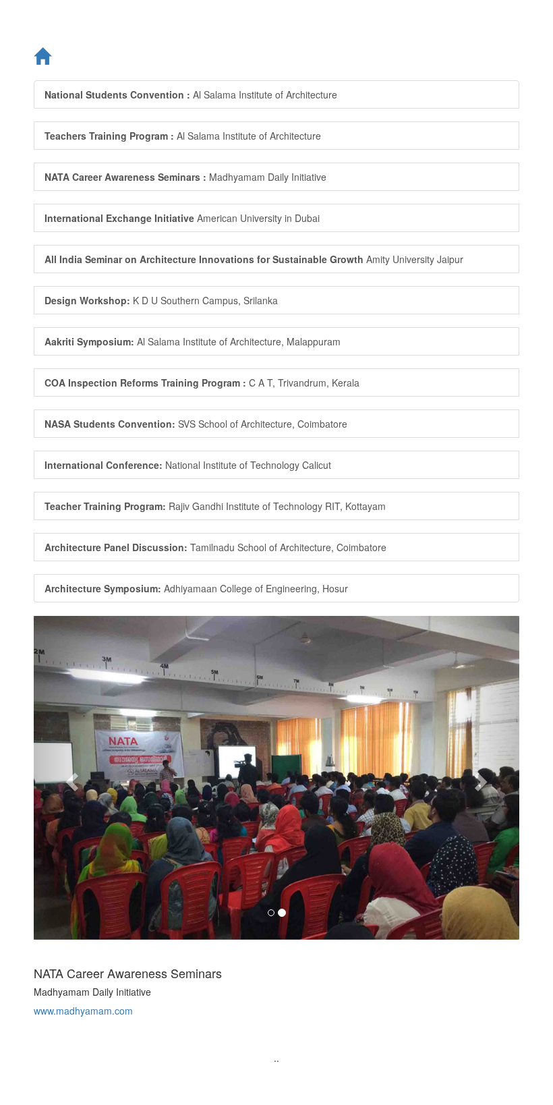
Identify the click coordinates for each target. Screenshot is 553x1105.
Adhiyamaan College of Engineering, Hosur (196, 588)
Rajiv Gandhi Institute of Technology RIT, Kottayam (215, 506)
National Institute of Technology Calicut (188, 465)
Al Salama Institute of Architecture (191, 94)
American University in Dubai (182, 218)
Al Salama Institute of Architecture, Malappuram (193, 341)
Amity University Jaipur (254, 259)
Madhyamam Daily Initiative (185, 176)
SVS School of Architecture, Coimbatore (196, 423)
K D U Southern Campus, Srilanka (161, 300)
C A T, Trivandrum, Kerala (202, 382)
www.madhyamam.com (83, 1010)
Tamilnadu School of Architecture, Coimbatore (215, 547)
